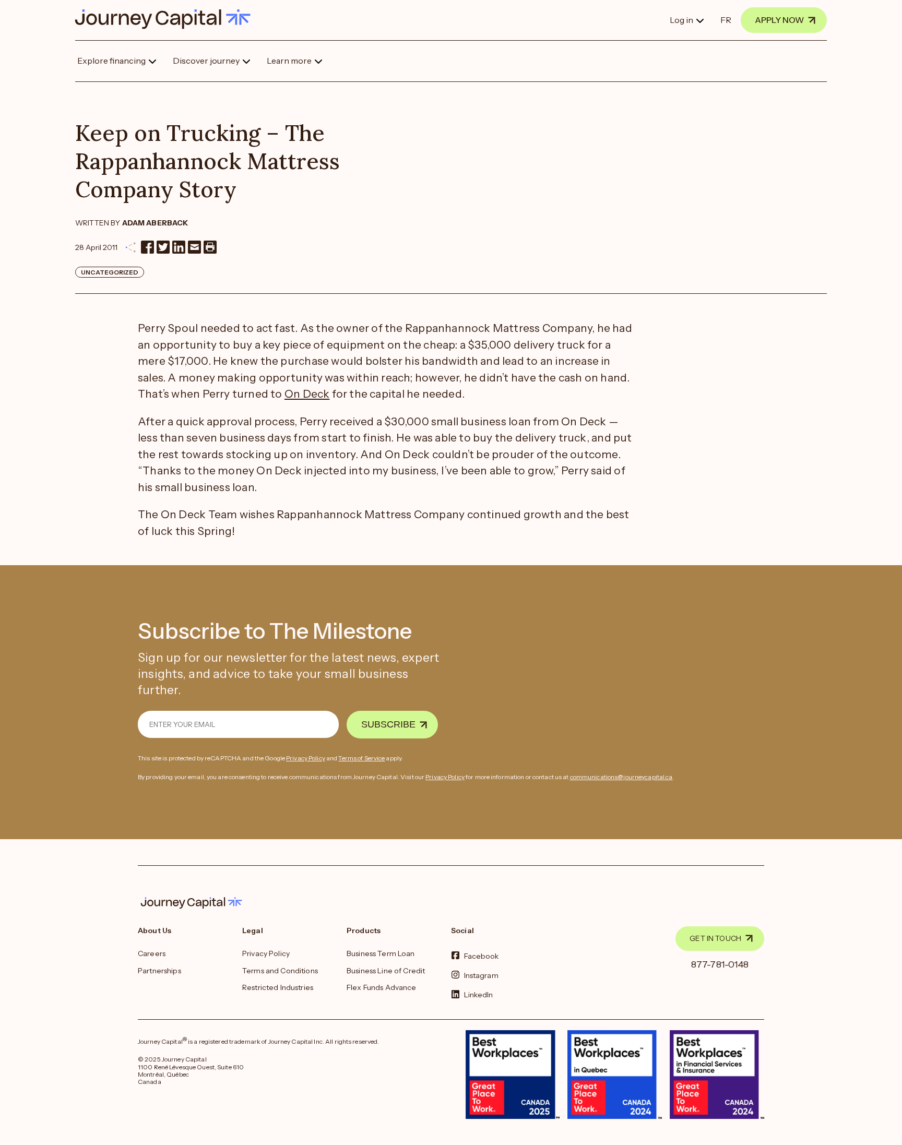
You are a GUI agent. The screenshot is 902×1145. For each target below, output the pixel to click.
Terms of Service (361, 758)
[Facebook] (147, 247)
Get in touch (715, 938)
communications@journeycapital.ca (621, 777)
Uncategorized (109, 272)
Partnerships (159, 970)
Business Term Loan (381, 953)
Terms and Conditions (280, 970)
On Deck (306, 393)
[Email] (194, 247)
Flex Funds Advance (382, 987)
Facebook (481, 955)
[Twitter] (163, 247)
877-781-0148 (720, 964)
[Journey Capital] (167, 19)
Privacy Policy (305, 758)
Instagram (481, 975)
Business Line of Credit (386, 970)
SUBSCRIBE (388, 724)
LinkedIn (478, 994)
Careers (151, 953)
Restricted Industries (277, 987)
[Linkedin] (178, 247)
